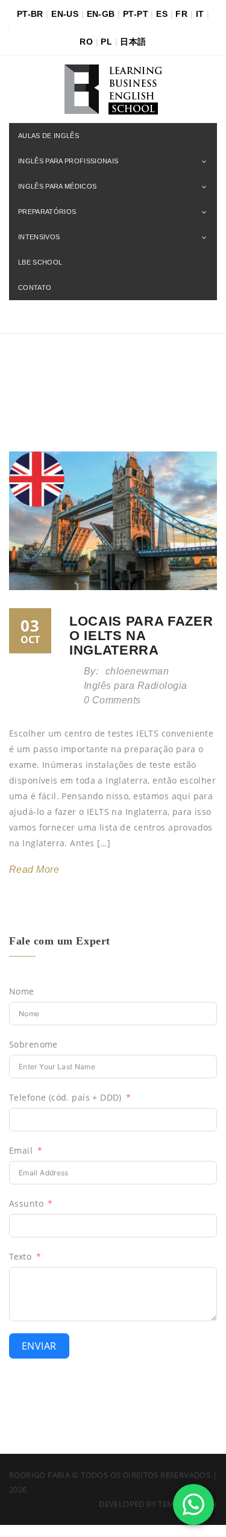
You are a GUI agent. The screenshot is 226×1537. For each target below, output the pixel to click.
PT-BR (30, 14)
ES (162, 14)
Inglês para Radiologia (135, 685)
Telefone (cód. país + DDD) (65, 1097)
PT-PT (135, 14)
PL (106, 41)
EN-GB (101, 14)
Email (21, 1150)
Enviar (39, 1346)
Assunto (26, 1203)
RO (86, 41)
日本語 (133, 41)
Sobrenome (33, 1044)
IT (200, 14)
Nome (21, 991)
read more (34, 869)
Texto (20, 1256)
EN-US (64, 14)
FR (181, 14)
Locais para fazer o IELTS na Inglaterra (141, 636)
